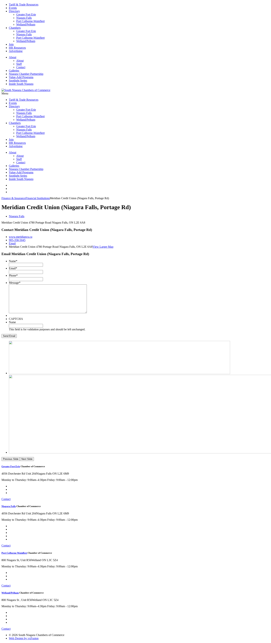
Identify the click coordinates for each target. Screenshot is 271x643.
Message (14, 282)
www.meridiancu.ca (20, 236)
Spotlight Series (18, 80)
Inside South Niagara (21, 83)
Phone (13, 275)
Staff (19, 63)
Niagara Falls (24, 17)
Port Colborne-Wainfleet (30, 21)
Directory (14, 11)
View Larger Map (103, 246)
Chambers (15, 27)
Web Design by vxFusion (24, 638)
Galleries (14, 70)
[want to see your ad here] (119, 373)
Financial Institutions (38, 198)
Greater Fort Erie (26, 14)
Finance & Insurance (13, 198)
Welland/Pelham (25, 24)
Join (11, 44)
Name (13, 261)
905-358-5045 (17, 240)
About (12, 57)
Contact (20, 67)
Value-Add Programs (21, 77)
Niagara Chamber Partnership (26, 73)
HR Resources (17, 47)
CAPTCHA (16, 318)
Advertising (15, 51)
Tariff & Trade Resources (23, 4)
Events (13, 7)
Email (12, 243)
